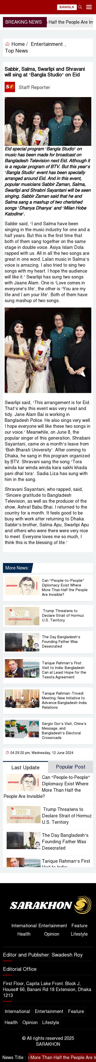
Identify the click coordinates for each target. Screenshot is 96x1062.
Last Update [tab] (25, 768)
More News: (17, 568)
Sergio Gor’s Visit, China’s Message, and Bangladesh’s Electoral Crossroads (64, 730)
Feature (79, 925)
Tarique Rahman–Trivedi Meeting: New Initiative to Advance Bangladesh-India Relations (64, 700)
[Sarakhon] (48, 905)
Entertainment (47, 44)
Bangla (67, 7)
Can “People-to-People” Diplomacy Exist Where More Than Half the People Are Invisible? (65, 587)
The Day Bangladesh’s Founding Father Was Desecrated (61, 642)
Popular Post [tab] (70, 767)
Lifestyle (79, 934)
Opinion (51, 934)
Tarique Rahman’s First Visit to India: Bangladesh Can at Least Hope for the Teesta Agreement (64, 670)
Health (24, 934)
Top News (16, 51)
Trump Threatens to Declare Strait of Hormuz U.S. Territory (63, 615)
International (24, 925)
